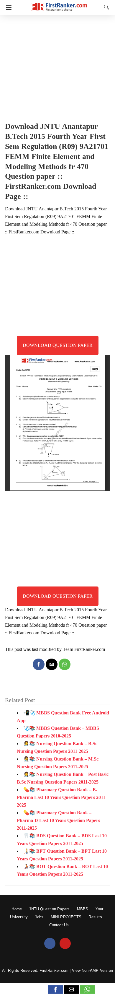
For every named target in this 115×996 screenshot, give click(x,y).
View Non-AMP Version (92, 970)
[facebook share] (39, 664)
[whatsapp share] (64, 664)
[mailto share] (52, 664)
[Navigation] (7, 7)
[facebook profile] (49, 943)
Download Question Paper (58, 345)
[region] (57, 66)
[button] (55, 989)
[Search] (105, 7)
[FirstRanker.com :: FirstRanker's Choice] (59, 4)
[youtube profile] (65, 943)
